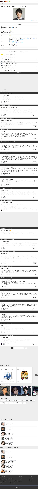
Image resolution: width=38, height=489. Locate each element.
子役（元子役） (19, 402)
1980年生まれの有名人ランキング (5, 251)
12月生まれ (15, 400)
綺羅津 (4, 196)
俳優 (2, 400)
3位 (3, 185)
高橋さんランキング (3, 200)
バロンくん (4, 184)
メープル (4, 319)
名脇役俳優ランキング (8, 471)
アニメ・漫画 (10, 437)
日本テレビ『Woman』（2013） (13, 41)
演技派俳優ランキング (4, 129)
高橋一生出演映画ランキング (23, 369)
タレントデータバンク (34, 20)
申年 (27, 400)
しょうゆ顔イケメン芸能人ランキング (6, 335)
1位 (3, 102)
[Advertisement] (19, 81)
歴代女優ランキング (8, 424)
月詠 (3, 343)
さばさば (4, 114)
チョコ (4, 101)
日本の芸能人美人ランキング (9, 433)
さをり (4, 149)
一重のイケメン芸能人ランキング (5, 118)
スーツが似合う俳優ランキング (5, 289)
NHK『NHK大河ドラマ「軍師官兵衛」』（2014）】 (16, 42)
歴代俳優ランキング (3, 93)
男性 (7, 402)
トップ (1, 3)
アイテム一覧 (5, 3)
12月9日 (12, 27)
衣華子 (4, 209)
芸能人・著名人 (8, 400)
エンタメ (6, 437)
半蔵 (3, 247)
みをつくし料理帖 (26, 38)
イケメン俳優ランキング (9, 456)
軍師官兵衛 (21, 39)
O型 (25, 402)
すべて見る (19, 72)
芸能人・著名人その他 (13, 460)
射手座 (3, 402)
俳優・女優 (12, 402)
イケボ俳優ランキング (4, 105)
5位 (3, 309)
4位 (3, 320)
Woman (34, 38)
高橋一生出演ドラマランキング (7, 369)
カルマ (4, 161)
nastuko (4, 331)
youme (4, 308)
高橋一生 (10, 3)
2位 (3, 126)
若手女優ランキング (8, 443)
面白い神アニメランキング (9, 438)
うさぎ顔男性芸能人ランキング (5, 239)
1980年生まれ (22, 400)
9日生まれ (32, 400)
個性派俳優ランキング (4, 228)
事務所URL (10, 35)
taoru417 (4, 173)
